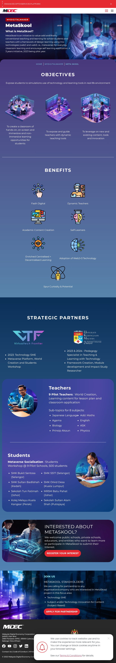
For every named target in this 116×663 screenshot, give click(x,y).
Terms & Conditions (71, 655)
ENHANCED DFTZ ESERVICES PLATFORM (22, 4)
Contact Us (7, 652)
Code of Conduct (20, 652)
